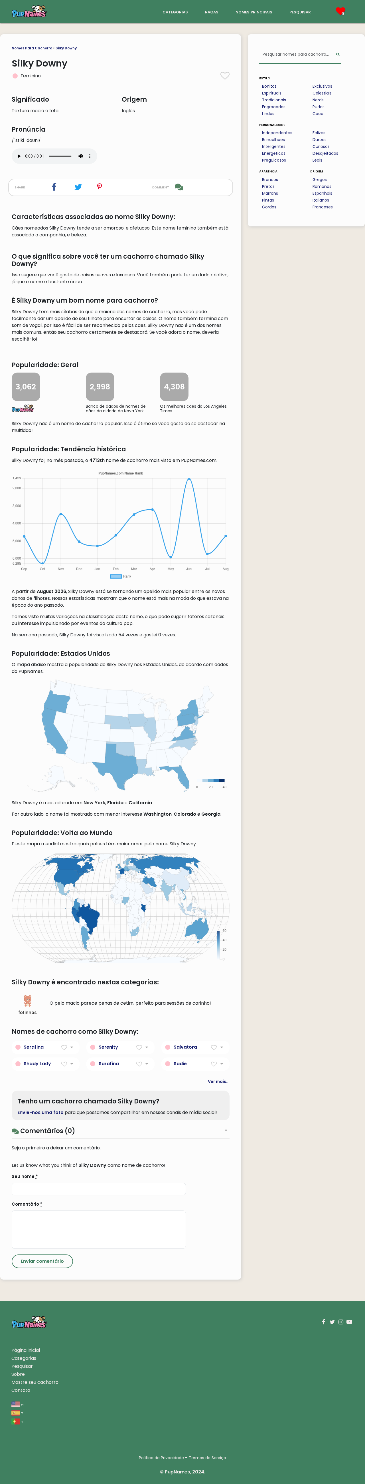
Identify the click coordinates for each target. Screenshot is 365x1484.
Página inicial (25, 1350)
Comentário (27, 1204)
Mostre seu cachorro (34, 1382)
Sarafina (109, 1063)
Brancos (270, 179)
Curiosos (321, 146)
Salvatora (185, 1047)
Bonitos (269, 86)
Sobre (18, 1374)
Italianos (321, 200)
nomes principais (254, 11)
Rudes (319, 107)
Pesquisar (22, 1366)
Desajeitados (325, 153)
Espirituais (271, 93)
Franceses (323, 207)
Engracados (273, 107)
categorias (175, 11)
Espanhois (322, 193)
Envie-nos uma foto (40, 1112)
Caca (318, 113)
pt (21, 1421)
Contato (20, 1390)
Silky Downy (66, 48)
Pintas (268, 200)
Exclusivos (322, 86)
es (21, 1412)
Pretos (268, 186)
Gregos (320, 179)
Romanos (322, 186)
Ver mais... (219, 1081)
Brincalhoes (273, 139)
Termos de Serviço (207, 1458)
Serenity (108, 1047)
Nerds (318, 100)
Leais (317, 160)
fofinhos (27, 1013)
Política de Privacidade (161, 1458)
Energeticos (273, 153)
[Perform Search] (337, 55)
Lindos (268, 113)
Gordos (269, 207)
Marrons (270, 193)
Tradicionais (274, 100)
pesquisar (300, 11)
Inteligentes (273, 146)
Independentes (277, 133)
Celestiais (322, 93)
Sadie (180, 1063)
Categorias (23, 1358)
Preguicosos (274, 160)
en (22, 1404)
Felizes (319, 133)
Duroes (320, 139)
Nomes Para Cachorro (32, 48)
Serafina (34, 1047)
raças (211, 11)
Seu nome (25, 1176)
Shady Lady (37, 1063)
